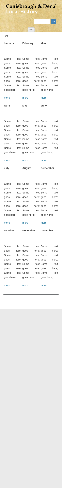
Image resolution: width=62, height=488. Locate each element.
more (7, 97)
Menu (31, 29)
